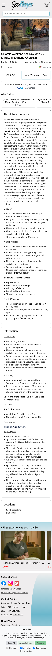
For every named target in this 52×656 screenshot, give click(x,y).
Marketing (28, 651)
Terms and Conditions (11, 625)
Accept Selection (25, 643)
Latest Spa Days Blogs (11, 588)
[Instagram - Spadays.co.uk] (11, 584)
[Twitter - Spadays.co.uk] (18, 584)
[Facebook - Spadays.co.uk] (4, 584)
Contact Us (18, 614)
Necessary (13, 648)
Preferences (41, 648)
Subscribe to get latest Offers (14, 592)
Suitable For (9, 336)
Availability (8, 375)
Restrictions (9, 422)
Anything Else (10, 431)
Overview (8, 209)
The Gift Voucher (11, 299)
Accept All (40, 643)
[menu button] (3, 5)
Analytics (27, 648)
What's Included (11, 241)
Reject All (11, 643)
